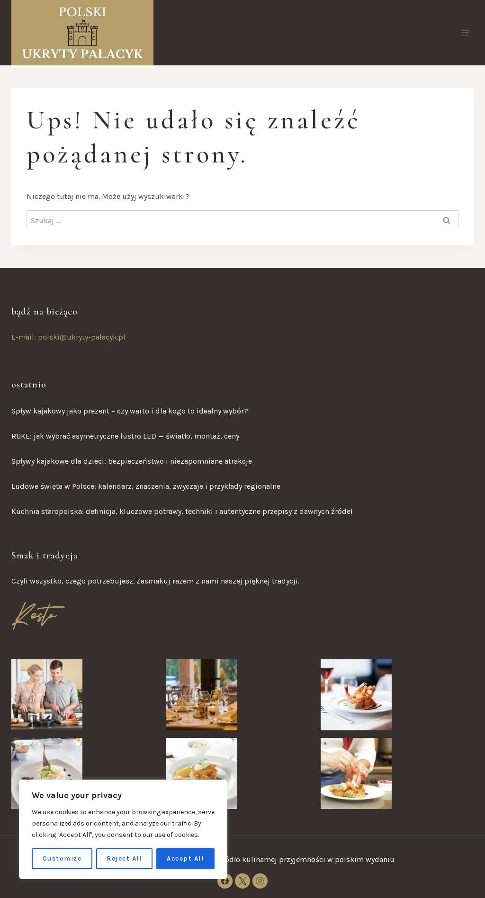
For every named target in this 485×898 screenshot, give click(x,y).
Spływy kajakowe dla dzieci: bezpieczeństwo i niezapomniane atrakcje (131, 461)
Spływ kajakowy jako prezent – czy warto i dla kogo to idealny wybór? (129, 410)
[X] (242, 881)
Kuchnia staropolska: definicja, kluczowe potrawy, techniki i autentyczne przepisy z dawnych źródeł (181, 511)
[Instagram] (260, 881)
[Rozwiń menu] (465, 32)
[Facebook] (225, 881)
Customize (62, 858)
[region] (123, 829)
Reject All (124, 858)
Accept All (185, 858)
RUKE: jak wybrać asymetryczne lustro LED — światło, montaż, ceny (125, 435)
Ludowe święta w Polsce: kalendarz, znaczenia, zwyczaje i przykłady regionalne (145, 486)
